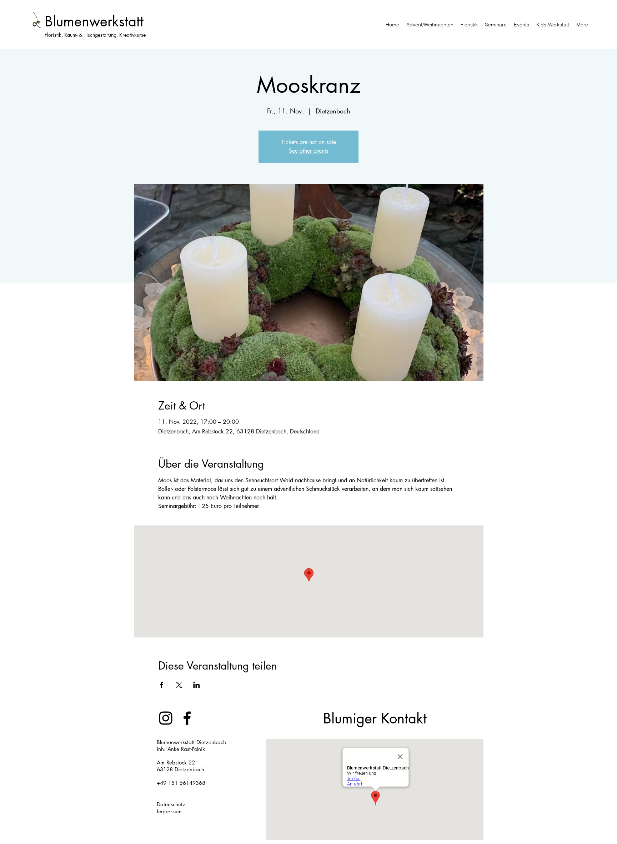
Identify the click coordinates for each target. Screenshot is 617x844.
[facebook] (187, 718)
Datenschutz (171, 804)
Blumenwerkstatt (94, 21)
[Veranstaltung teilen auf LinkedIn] (196, 685)
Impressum (169, 811)
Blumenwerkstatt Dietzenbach (191, 742)
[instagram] (166, 718)
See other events (308, 150)
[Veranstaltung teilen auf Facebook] (161, 685)
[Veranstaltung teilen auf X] (179, 685)
